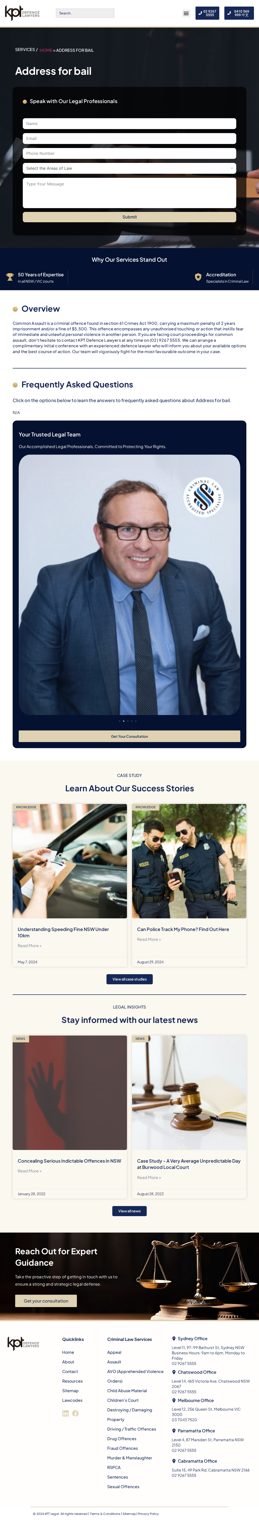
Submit (129, 216)
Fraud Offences (122, 1448)
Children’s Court (123, 1400)
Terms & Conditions (105, 1514)
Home (46, 50)
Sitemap (70, 1390)
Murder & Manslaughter (129, 1457)
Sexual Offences (123, 1486)
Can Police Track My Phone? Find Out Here (183, 929)
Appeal (114, 1352)
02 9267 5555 (184, 1363)
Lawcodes (72, 1400)
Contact (70, 1371)
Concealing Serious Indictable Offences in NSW (69, 1161)
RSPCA (114, 1467)
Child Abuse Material (127, 1390)
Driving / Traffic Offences (131, 1429)
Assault (114, 1361)
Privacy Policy (148, 1514)
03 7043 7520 (184, 1419)
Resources (72, 1381)
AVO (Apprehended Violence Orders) (135, 1376)
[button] (186, 13)
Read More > (30, 945)
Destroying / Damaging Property (129, 1414)
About (68, 1361)
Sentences (117, 1477)
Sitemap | (130, 1514)
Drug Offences (121, 1438)
